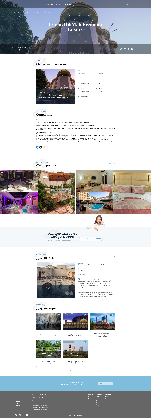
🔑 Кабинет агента (54, 4)
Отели (89, 400)
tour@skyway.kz (21, 50)
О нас (17, 399)
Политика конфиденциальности (40, 407)
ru (124, 4)
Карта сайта (18, 405)
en (127, 4)
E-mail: (14, 50)
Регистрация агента (20, 397)
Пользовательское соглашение (40, 405)
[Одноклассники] (44, 147)
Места (89, 398)
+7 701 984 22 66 (23, 47)
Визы (89, 403)
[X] (40, 147)
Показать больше (74, 370)
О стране (90, 405)
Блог (17, 403)
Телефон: (15, 47)
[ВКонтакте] (37, 147)
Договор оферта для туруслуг (40, 409)
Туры (89, 396)
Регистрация (68, 4)
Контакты (18, 401)
